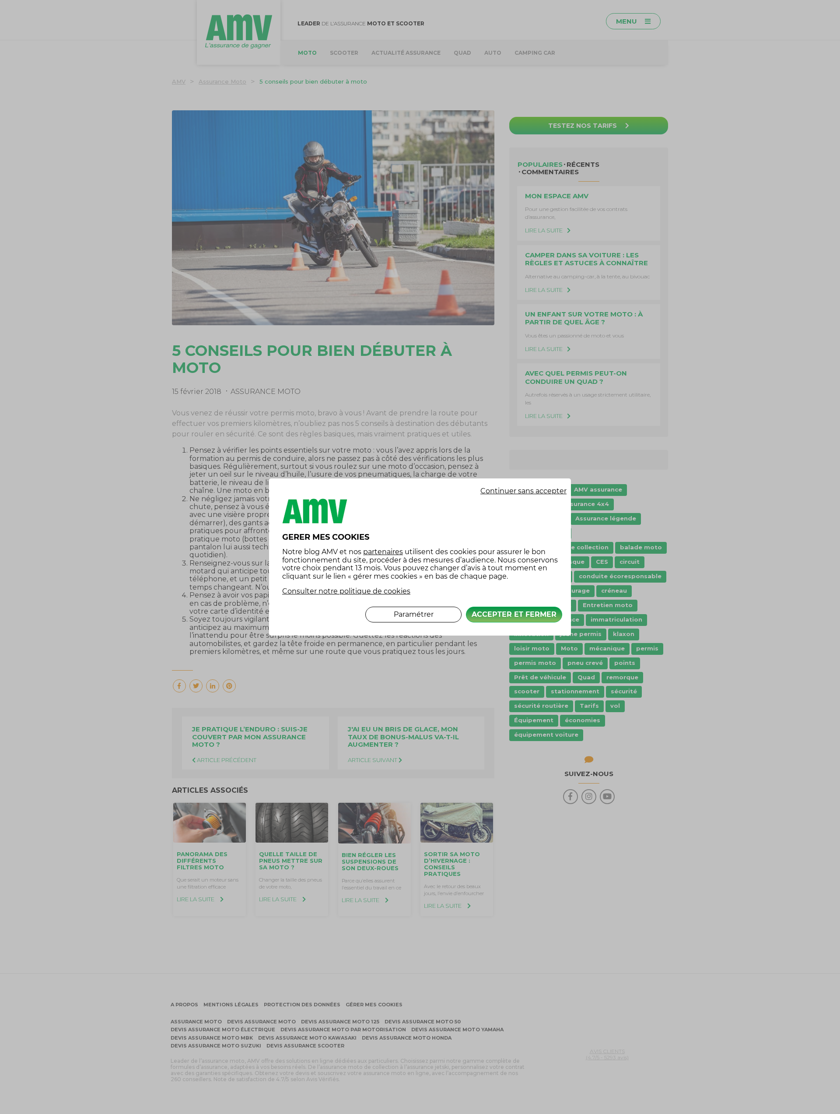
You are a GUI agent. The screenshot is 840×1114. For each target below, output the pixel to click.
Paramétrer (414, 614)
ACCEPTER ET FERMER (514, 614)
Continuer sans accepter (523, 491)
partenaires (383, 552)
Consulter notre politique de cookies (346, 591)
